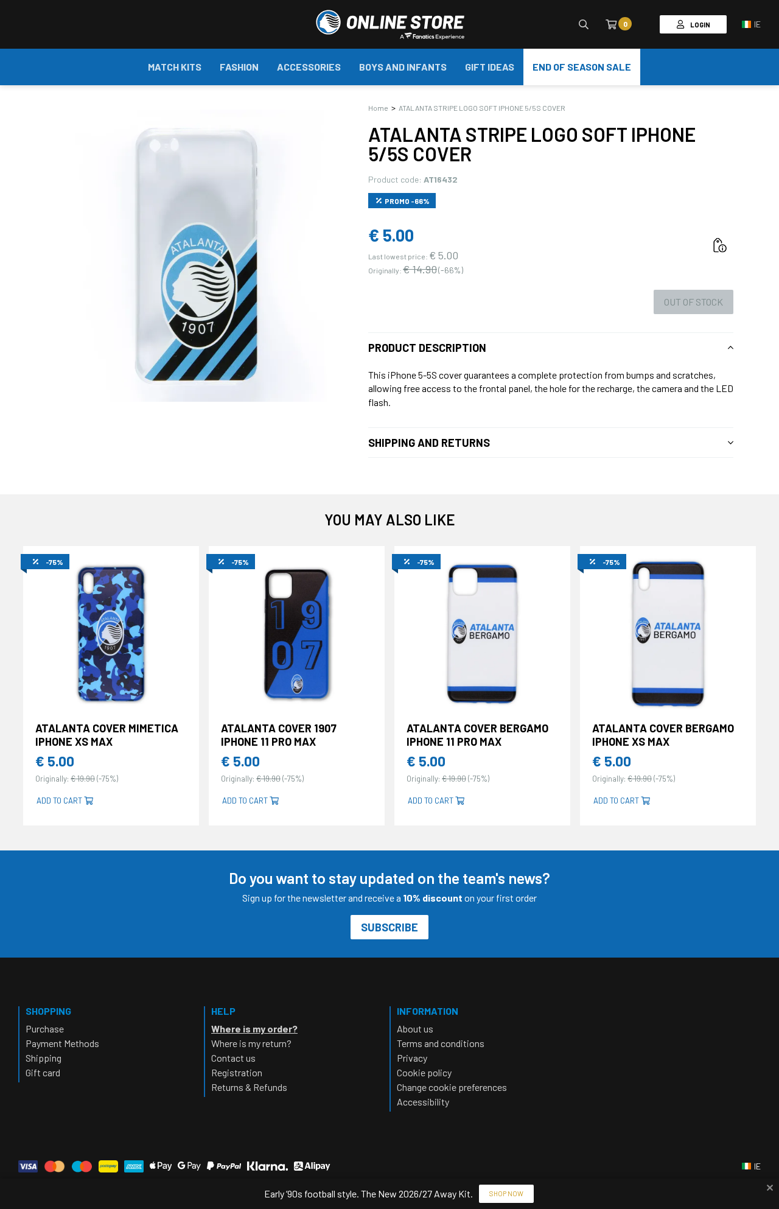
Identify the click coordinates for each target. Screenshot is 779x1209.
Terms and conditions (440, 1043)
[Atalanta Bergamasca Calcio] (390, 24)
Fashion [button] (239, 66)
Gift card (43, 1072)
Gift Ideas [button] (489, 66)
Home (378, 107)
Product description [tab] (427, 347)
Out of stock (693, 301)
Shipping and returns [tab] (429, 442)
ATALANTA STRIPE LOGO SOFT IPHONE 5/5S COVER (482, 107)
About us (415, 1028)
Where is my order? (254, 1028)
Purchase (45, 1028)
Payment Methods (62, 1043)
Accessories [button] (309, 66)
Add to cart (60, 800)
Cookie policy (424, 1072)
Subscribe (389, 927)
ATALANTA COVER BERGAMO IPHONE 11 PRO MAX (477, 735)
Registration (236, 1072)
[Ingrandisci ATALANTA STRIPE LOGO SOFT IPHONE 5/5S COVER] (198, 256)
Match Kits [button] (174, 66)
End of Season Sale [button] (582, 66)
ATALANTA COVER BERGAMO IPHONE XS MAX (663, 735)
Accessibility (423, 1101)
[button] (751, 24)
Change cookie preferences (452, 1087)
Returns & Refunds (249, 1087)
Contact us (233, 1058)
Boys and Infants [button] (403, 66)
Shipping (43, 1058)
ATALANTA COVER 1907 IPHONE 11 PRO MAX (279, 735)
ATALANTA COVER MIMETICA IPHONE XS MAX (106, 735)
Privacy (412, 1058)
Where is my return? (251, 1043)
